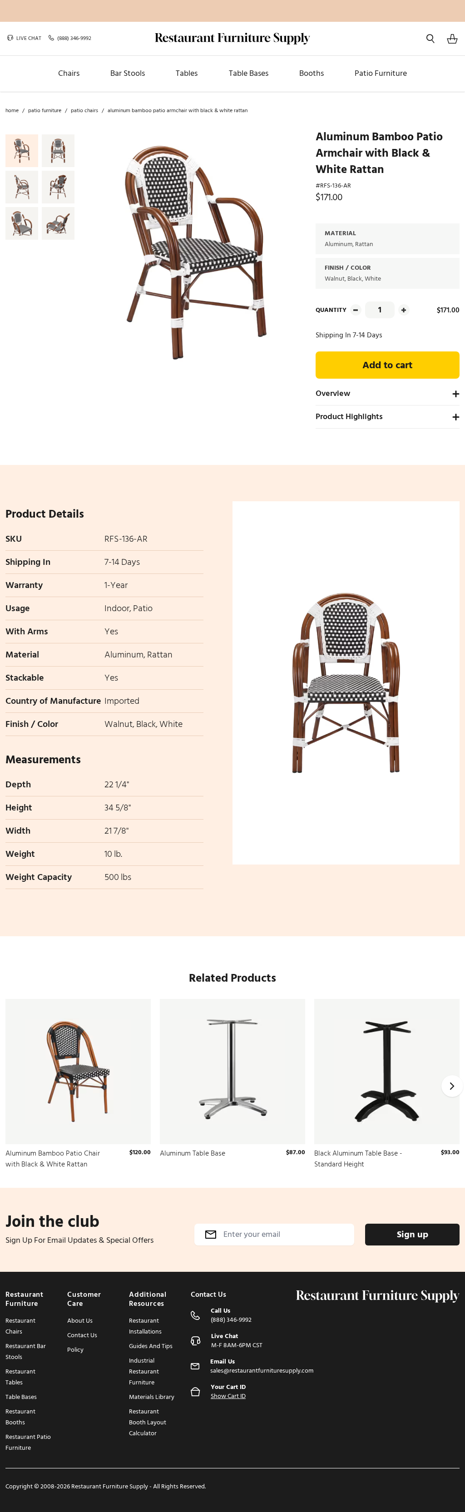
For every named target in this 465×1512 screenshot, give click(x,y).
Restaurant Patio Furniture (28, 1442)
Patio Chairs (84, 110)
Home (12, 110)
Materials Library (151, 1397)
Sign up (412, 1234)
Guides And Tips (151, 1346)
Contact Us (82, 1335)
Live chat (28, 39)
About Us (80, 1320)
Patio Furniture (44, 110)
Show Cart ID (228, 1396)
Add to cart (387, 365)
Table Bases (21, 1397)
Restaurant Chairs (20, 1326)
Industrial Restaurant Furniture (144, 1371)
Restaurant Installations (145, 1326)
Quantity (331, 310)
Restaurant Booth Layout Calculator (147, 1422)
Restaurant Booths (20, 1417)
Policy (75, 1349)
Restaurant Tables (20, 1377)
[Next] (452, 1086)
